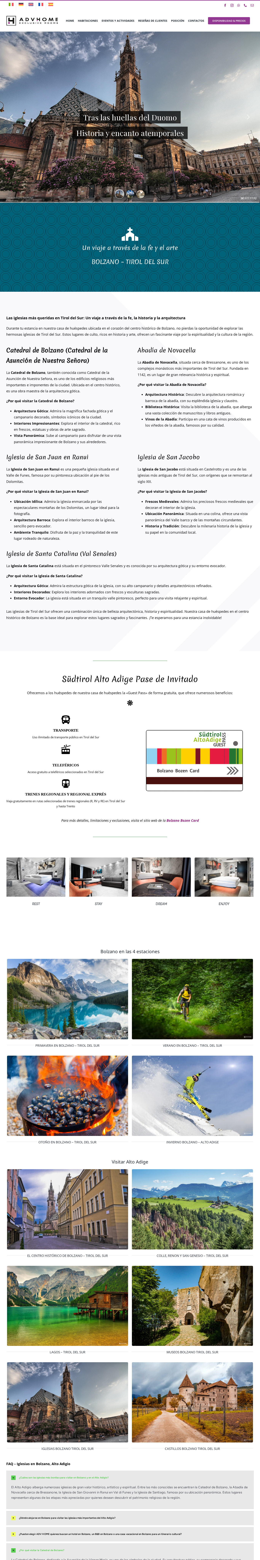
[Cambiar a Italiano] (11, 5)
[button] (9, 884)
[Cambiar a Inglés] (31, 5)
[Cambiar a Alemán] (21, 5)
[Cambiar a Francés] (41, 5)
